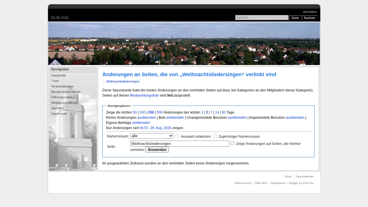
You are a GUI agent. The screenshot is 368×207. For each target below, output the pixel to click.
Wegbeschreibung (63, 102)
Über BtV (261, 183)
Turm (55, 81)
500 (160, 112)
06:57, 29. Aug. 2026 (155, 128)
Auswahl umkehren (196, 137)
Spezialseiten (305, 176)
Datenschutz (243, 183)
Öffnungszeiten (61, 97)
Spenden (57, 108)
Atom (288, 176)
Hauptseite (58, 75)
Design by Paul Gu (301, 183)
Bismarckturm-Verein (65, 91)
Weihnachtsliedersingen (122, 81)
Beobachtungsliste (144, 95)
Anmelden (310, 12)
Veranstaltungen (62, 86)
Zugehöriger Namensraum (239, 137)
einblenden (175, 118)
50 (135, 112)
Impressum (59, 113)
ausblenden (146, 118)
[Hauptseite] (184, 43)
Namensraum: (118, 136)
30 (224, 112)
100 (142, 112)
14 (217, 112)
